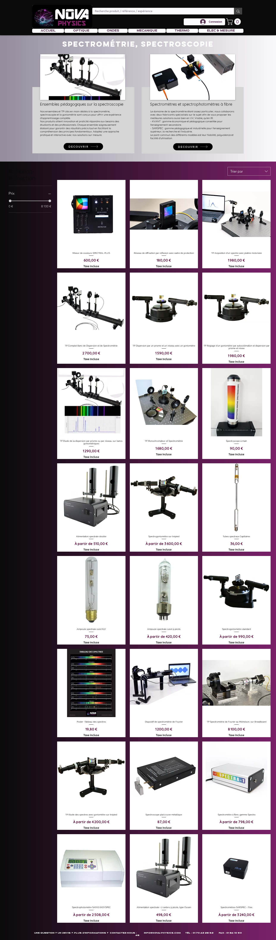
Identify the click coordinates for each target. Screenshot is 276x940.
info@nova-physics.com (162, 933)
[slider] (10, 200)
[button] (234, 21)
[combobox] (249, 171)
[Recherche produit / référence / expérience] (238, 11)
